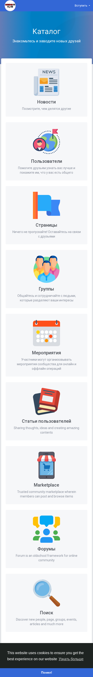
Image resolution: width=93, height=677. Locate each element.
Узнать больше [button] (71, 659)
